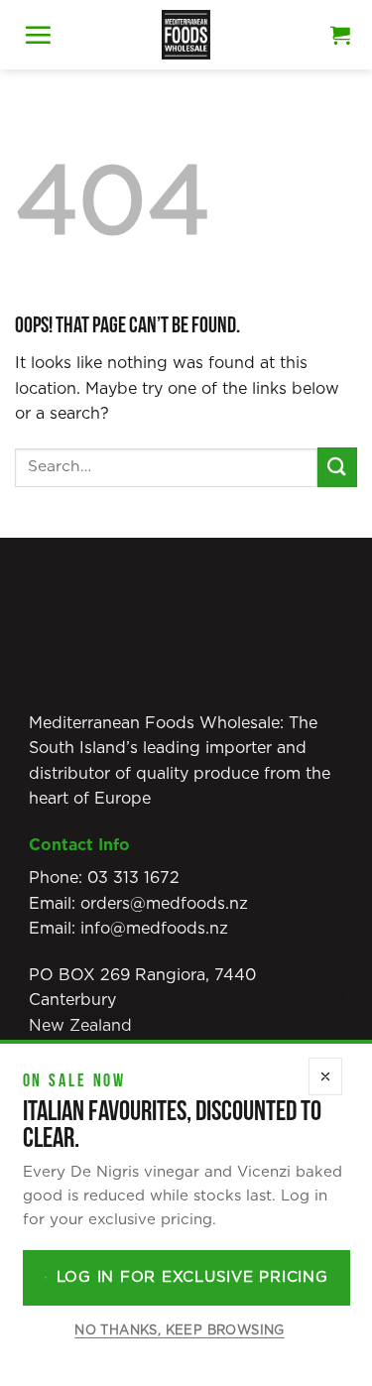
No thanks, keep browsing (179, 1330)
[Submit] (337, 466)
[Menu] (38, 35)
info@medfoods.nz (154, 929)
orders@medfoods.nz (164, 904)
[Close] (325, 1077)
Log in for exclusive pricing (192, 1277)
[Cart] (340, 35)
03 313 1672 (133, 878)
